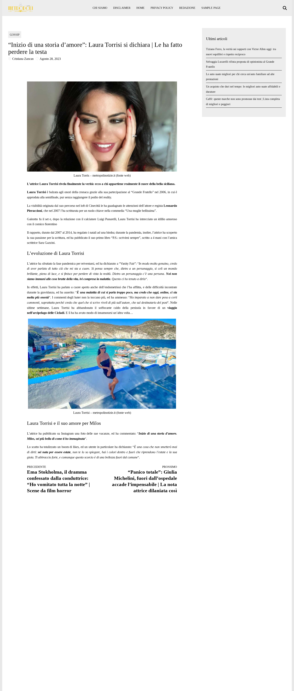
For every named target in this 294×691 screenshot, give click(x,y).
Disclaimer (121, 7)
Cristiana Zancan (23, 58)
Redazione (187, 7)
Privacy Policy (162, 7)
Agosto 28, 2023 (50, 58)
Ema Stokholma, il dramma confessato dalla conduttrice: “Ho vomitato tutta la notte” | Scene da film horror (58, 479)
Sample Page (211, 7)
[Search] (285, 8)
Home (140, 7)
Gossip (15, 34)
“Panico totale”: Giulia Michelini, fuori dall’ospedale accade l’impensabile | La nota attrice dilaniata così (144, 479)
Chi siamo (100, 7)
